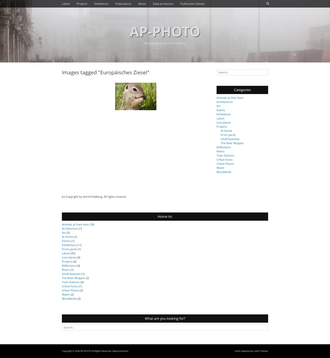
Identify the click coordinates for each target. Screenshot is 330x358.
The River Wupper (232, 143)
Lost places (224, 122)
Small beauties (230, 139)
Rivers (220, 151)
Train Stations (225, 155)
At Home (226, 131)
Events (221, 110)
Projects (82, 4)
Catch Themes (261, 351)
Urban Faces (225, 159)
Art (219, 106)
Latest (66, 4)
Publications (123, 4)
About (142, 4)
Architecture (225, 102)
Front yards (228, 135)
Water (220, 168)
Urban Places (225, 164)
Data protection (163, 4)
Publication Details (192, 4)
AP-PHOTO (165, 31)
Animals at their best (230, 98)
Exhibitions (101, 4)
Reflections (224, 147)
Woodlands (224, 172)
